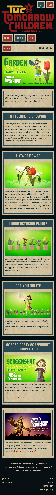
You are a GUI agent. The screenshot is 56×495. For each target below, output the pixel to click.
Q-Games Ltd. (42, 463)
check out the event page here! (23, 451)
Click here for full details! (15, 398)
